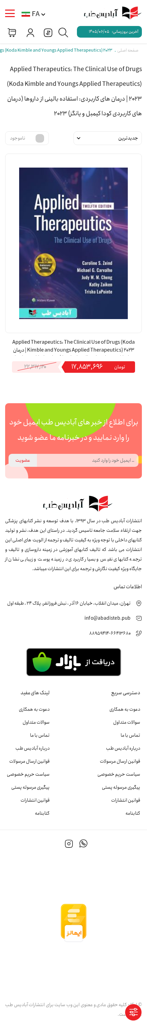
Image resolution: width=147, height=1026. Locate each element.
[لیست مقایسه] (47, 32)
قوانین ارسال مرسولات (120, 761)
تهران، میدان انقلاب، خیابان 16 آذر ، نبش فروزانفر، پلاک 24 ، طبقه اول (69, 603)
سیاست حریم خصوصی (118, 774)
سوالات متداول (126, 722)
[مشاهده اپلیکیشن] (73, 662)
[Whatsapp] (83, 844)
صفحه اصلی (127, 50)
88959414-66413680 (110, 633)
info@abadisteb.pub (107, 618)
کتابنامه (132, 813)
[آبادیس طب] (109, 13)
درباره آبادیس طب (123, 748)
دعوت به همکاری (124, 709)
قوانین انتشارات (125, 800)
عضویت (22, 460)
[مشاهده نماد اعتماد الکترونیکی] (73, 969)
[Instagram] (69, 844)
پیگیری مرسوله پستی (121, 787)
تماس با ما (130, 735)
